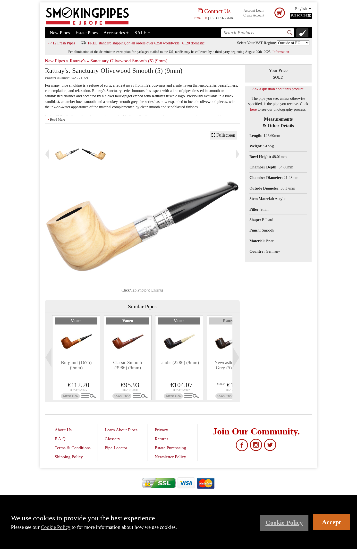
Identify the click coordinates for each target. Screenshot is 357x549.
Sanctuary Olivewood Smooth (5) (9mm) (128, 60)
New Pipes (60, 32)
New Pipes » (56, 60)
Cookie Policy (55, 527)
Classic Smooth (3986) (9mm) (127, 365)
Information (280, 52)
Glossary (112, 438)
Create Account (253, 15)
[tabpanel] (76, 357)
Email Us (200, 18)
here (253, 109)
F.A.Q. (61, 438)
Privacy (161, 429)
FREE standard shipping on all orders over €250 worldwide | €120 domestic (146, 43)
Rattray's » (79, 60)
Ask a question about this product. (278, 89)
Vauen (76, 321)
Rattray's (230, 321)
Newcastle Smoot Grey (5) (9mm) (230, 365)
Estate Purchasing (170, 447)
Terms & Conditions (73, 447)
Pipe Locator (116, 447)
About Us (63, 429)
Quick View (70, 396)
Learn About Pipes (121, 429)
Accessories (116, 32)
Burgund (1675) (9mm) (76, 365)
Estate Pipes (87, 32)
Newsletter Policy (170, 456)
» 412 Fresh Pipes (61, 43)
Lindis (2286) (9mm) (179, 362)
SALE (142, 32)
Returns (161, 438)
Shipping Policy (69, 456)
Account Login (254, 10)
